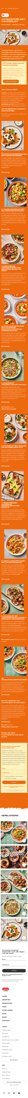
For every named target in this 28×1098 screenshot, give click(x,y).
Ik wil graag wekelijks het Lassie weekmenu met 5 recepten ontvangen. (14, 777)
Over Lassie (7, 1010)
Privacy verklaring (6, 1075)
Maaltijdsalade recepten (7, 1049)
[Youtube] (19, 1093)
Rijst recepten (5, 1033)
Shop (4, 1017)
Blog (6, 8)
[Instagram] (9, 1093)
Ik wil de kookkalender (11, 81)
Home (2, 8)
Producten (7, 1003)
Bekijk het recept (5, 721)
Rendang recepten (6, 1043)
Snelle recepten (5, 1053)
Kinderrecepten (5, 1046)
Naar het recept (5, 172)
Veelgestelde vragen (6, 1072)
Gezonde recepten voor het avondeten (10, 1039)
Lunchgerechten (5, 1036)
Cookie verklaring (6, 1078)
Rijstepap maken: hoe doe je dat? (9, 726)
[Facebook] (4, 1093)
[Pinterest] (14, 1093)
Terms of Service (16, 790)
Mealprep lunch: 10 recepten (8, 409)
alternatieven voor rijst (7, 104)
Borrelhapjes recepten (7, 1056)
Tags (4, 1007)
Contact (6, 1020)
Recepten (6, 1000)
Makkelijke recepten (6, 1030)
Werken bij (4, 1068)
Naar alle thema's (14, 1059)
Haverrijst (4, 92)
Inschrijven (14, 782)
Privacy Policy (8, 790)
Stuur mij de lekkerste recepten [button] (14, 1082)
